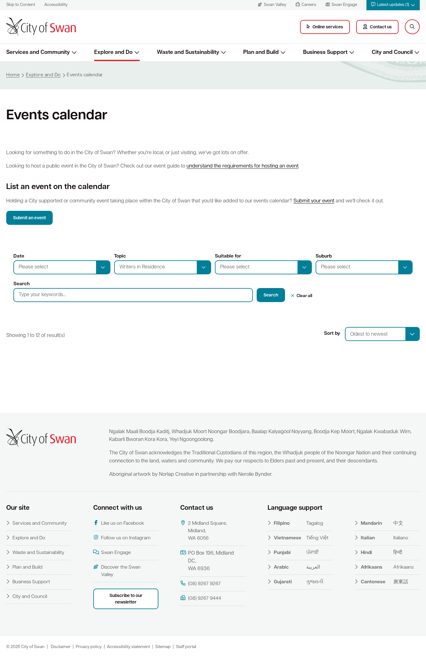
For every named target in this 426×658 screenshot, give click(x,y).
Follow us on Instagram (126, 538)
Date (18, 256)
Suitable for (228, 256)
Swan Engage (116, 552)
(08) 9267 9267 (204, 583)
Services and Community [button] (38, 52)
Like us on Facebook (122, 523)
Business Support (31, 582)
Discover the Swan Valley (121, 571)
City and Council (29, 596)
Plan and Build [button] (261, 52)
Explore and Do (28, 538)
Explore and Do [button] (113, 52)
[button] (393, 5)
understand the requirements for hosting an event (242, 166)
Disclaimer (60, 647)
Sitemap (163, 647)
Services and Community (39, 523)
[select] (412, 334)
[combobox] (382, 334)
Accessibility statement (128, 647)
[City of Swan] (41, 26)
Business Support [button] (325, 52)
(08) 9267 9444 (204, 598)
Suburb (324, 256)
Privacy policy (89, 647)
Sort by (332, 333)
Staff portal (186, 647)
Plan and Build (27, 567)
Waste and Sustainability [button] (188, 52)
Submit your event (313, 201)
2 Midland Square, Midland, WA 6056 (207, 531)
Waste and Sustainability (38, 552)
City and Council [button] (392, 52)
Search (21, 284)
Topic (120, 256)
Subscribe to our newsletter (126, 599)
